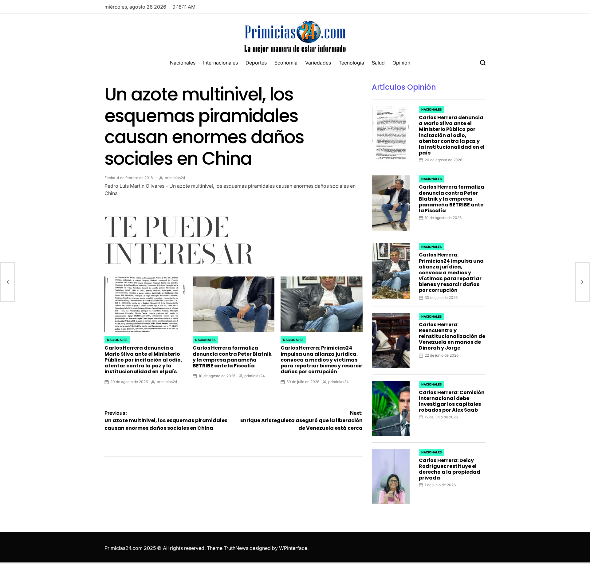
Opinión (401, 63)
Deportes (256, 63)
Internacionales (220, 63)
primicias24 (175, 177)
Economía (285, 63)
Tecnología (351, 63)
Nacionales (182, 63)
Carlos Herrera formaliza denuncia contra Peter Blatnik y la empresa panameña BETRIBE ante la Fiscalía (232, 356)
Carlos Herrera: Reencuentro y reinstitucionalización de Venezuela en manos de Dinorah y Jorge (452, 336)
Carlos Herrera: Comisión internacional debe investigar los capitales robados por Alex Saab (452, 401)
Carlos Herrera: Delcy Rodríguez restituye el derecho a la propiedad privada (449, 469)
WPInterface (293, 548)
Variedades (318, 63)
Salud (378, 63)
